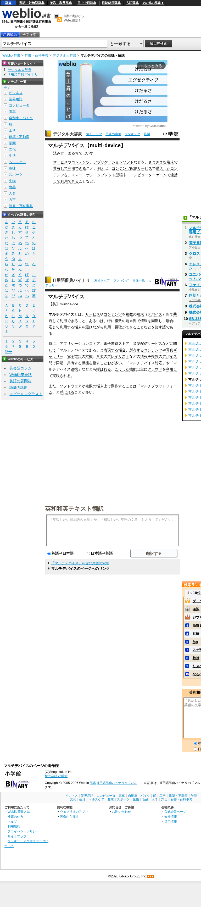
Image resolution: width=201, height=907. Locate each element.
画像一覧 (138, 280)
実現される (61, 376)
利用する (67, 327)
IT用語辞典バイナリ (71, 280)
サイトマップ (17, 836)
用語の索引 (113, 134)
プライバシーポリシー (23, 831)
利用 (107, 327)
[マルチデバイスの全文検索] (29, 34)
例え (100, 168)
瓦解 (196, 633)
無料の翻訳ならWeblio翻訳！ (74, 18)
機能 (85, 363)
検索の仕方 (15, 816)
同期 (59, 363)
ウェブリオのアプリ (74, 811)
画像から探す (69, 816)
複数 (129, 314)
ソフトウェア (71, 386)
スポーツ (16, 174)
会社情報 (170, 816)
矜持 (196, 658)
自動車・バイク (21, 118)
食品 (12, 187)
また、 (54, 386)
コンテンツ (80, 162)
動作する (118, 386)
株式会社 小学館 (56, 776)
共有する (74, 363)
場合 (169, 321)
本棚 (89, 356)
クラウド (155, 369)
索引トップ (94, 134)
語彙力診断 (18, 387)
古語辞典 (132, 3)
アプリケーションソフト (113, 162)
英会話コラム (20, 368)
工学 (12, 130)
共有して (60, 168)
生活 (12, 156)
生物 (12, 181)
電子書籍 (74, 356)
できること (135, 327)
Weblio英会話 (20, 375)
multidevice (69, 304)
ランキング (132, 134)
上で (107, 386)
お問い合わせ (121, 811)
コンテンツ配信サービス (132, 168)
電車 (12, 112)
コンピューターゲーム (148, 175)
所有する (136, 350)
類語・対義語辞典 (31, 3)
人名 (12, 193)
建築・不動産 (19, 137)
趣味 (12, 168)
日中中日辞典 (86, 3)
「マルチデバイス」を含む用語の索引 (80, 563)
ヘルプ (12, 821)
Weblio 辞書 (11, 55)
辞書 (8, 3)
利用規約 (14, 826)
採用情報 (170, 821)
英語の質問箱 (20, 381)
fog (195, 642)
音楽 (100, 356)
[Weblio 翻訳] (58, 18)
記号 (8, 352)
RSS (151, 876)
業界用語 (16, 99)
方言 (12, 200)
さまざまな (157, 162)
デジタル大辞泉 (64, 55)
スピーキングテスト (25, 394)
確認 (196, 609)
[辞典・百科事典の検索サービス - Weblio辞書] (26, 17)
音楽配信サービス (147, 343)
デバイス (155, 314)
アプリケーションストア (80, 343)
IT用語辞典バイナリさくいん (117, 783)
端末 (170, 162)
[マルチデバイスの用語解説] (10, 34)
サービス (60, 162)
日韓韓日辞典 (111, 3)
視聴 (118, 327)
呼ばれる (103, 369)
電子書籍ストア (116, 343)
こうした (122, 369)
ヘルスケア (17, 162)
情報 (144, 321)
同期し (156, 321)
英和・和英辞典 (61, 3)
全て (7, 87)
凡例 (147, 134)
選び (89, 327)
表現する (111, 350)
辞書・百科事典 (36, 55)
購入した (163, 168)
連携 (74, 369)
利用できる (77, 168)
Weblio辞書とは (19, 811)
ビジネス (16, 93)
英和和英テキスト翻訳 (74, 508)
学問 (12, 143)
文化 (12, 149)
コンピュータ (19, 105)
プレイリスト (118, 356)
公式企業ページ (175, 811)
